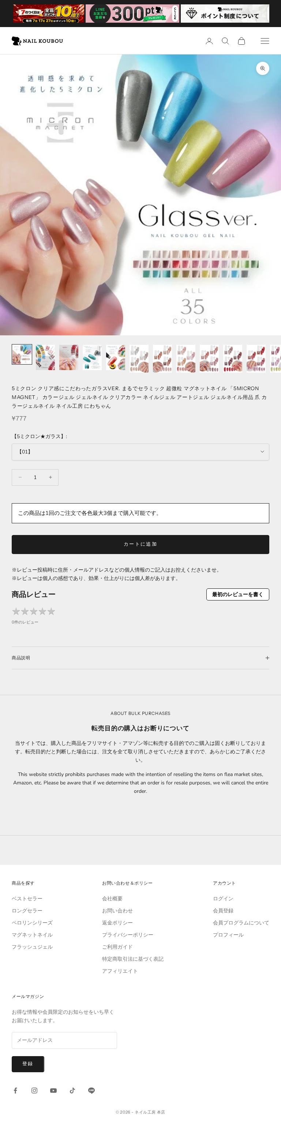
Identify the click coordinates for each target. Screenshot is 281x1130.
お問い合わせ (117, 910)
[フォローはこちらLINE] (91, 1090)
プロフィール (228, 934)
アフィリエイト (120, 971)
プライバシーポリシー (127, 934)
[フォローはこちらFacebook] (15, 1090)
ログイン (223, 898)
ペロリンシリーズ (32, 922)
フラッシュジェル (32, 946)
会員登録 (223, 910)
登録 (28, 1064)
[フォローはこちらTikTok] (72, 1090)
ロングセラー (27, 910)
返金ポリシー (117, 922)
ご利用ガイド (117, 946)
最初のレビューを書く (237, 594)
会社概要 (112, 898)
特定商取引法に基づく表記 (133, 959)
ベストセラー (27, 898)
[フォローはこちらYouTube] (53, 1090)
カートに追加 (140, 544)
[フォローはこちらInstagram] (34, 1090)
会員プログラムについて (241, 922)
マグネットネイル (32, 934)
